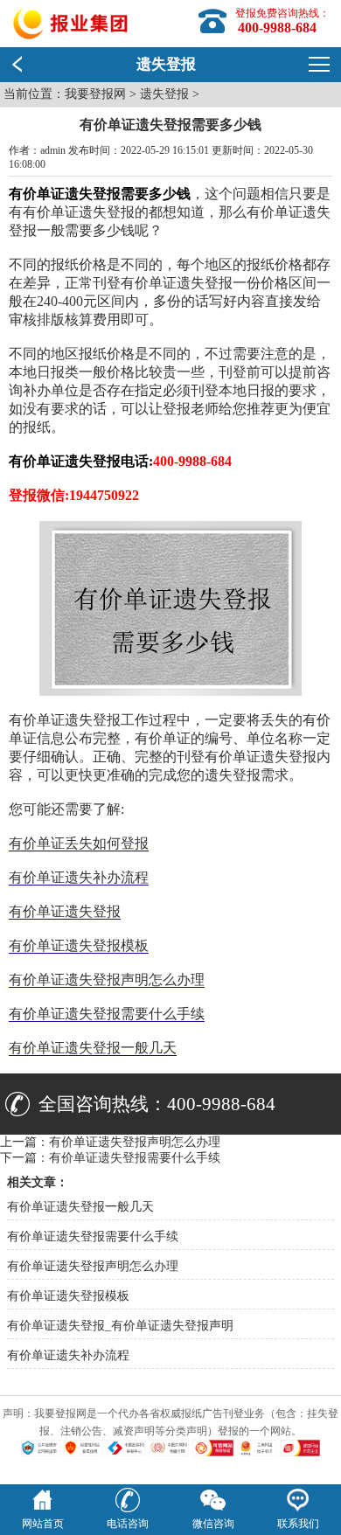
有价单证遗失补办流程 (79, 877)
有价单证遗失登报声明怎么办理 (107, 979)
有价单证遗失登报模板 (79, 945)
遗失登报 (164, 94)
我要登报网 (95, 94)
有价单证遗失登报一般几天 (93, 1047)
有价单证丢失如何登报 (79, 843)
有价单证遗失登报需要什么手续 (107, 1013)
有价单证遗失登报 (65, 911)
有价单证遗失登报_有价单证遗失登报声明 (120, 1325)
